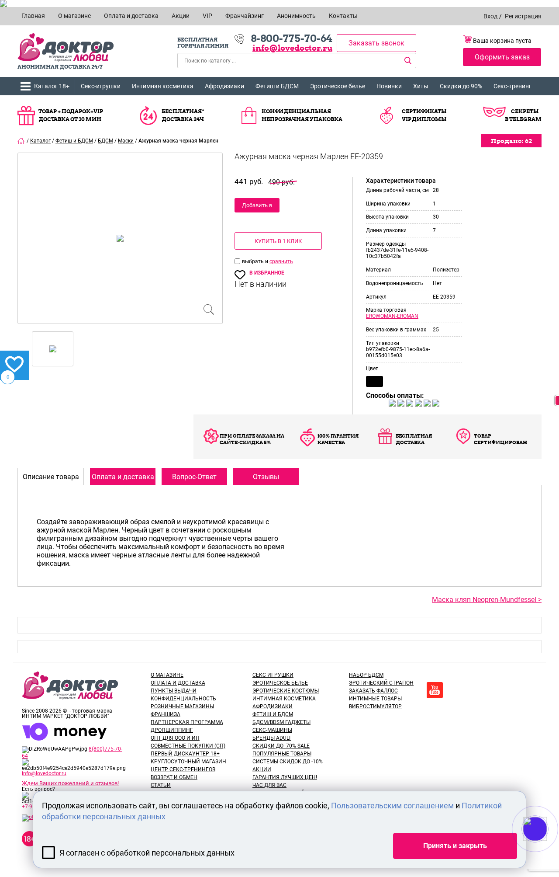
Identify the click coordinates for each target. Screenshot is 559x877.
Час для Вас (269, 785)
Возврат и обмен (174, 777)
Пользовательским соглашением (392, 805)
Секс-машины (272, 730)
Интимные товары (375, 699)
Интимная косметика (162, 86)
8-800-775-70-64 (291, 38)
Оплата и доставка (178, 683)
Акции (261, 769)
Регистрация (523, 16)
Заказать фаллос (373, 691)
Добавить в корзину (257, 207)
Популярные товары (281, 754)
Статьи (161, 785)
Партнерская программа (187, 722)
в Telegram (523, 119)
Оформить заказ (502, 57)
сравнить (281, 261)
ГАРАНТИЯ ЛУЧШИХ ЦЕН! (284, 777)
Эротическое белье (337, 86)
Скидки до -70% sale (281, 746)
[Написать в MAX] (547, 846)
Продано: (511, 140)
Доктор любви (65, 47)
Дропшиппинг (172, 730)
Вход (490, 16)
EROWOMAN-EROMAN (392, 316)
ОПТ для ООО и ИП (175, 738)
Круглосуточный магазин (188, 762)
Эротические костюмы (285, 691)
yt (435, 690)
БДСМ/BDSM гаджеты (281, 722)
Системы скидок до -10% (287, 762)
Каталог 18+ (51, 86)
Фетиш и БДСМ (277, 86)
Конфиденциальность (183, 699)
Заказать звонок (376, 43)
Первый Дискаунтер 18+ (185, 754)
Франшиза (165, 714)
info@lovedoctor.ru (292, 47)
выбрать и (255, 261)
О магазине (167, 675)
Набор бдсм (366, 675)
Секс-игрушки (101, 86)
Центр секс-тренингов (183, 769)
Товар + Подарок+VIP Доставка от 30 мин (70, 115)
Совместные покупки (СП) (188, 746)
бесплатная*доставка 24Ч (183, 115)
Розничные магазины (182, 706)
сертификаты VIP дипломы (424, 115)
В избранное (266, 273)
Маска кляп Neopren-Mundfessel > (487, 599)
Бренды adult (271, 738)
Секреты (524, 111)
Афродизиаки (224, 86)
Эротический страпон (381, 683)
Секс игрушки (272, 675)
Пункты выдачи (174, 691)
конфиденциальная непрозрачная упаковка (302, 115)
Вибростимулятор (375, 706)
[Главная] (21, 141)
